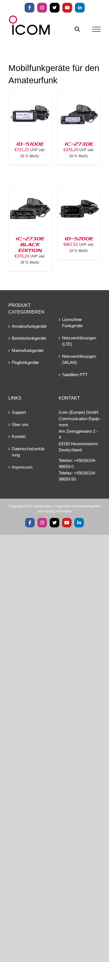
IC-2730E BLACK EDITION (30, 244)
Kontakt (19, 436)
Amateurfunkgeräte (29, 326)
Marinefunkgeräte (28, 350)
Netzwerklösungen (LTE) (79, 341)
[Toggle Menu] (96, 29)
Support (19, 412)
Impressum (22, 467)
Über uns (20, 424)
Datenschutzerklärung (28, 451)
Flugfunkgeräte (25, 362)
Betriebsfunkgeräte (29, 338)
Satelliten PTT (74, 374)
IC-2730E (79, 143)
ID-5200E (79, 238)
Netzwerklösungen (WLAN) (79, 359)
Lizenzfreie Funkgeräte (72, 322)
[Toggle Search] (77, 29)
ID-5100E (30, 143)
